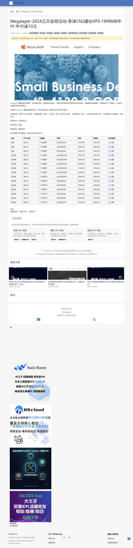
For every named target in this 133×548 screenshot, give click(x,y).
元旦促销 (100, 33)
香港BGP (49, 33)
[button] (64, 537)
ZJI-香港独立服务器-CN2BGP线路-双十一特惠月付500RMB (66, 283)
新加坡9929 (92, 33)
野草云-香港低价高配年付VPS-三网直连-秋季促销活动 (106, 283)
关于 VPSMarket (55, 534)
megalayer (14, 103)
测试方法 (111, 538)
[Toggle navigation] (122, 3)
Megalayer (35, 33)
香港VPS (64, 33)
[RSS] (94, 319)
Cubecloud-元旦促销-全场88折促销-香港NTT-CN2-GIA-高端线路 (67, 251)
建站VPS (42, 33)
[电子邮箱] (38, 319)
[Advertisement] (66, 344)
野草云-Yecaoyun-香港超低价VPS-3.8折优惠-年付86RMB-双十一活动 (27, 283)
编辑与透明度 (113, 534)
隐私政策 (51, 542)
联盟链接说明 (113, 542)
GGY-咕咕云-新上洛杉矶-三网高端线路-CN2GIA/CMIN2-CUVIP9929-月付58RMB (65, 254)
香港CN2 (56, 33)
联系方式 (51, 538)
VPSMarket (19, 3)
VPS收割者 (14, 526)
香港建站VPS (83, 33)
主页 (12, 11)
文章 (17, 11)
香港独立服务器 (73, 33)
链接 (110, 142)
